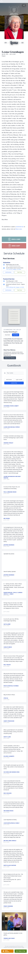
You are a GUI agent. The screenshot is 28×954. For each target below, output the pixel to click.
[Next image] (25, 921)
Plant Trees (19, 272)
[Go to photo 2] (14, 929)
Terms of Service (18, 947)
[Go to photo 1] (13, 929)
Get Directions (8, 272)
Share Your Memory (10, 358)
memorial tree (20, 226)
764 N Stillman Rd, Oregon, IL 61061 (15, 287)
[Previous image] (3, 921)
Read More (5, 219)
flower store (19, 229)
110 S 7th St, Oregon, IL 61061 (13, 269)
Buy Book (15, 335)
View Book (7, 335)
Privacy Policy (10, 947)
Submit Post (14, 383)
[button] (14, 921)
